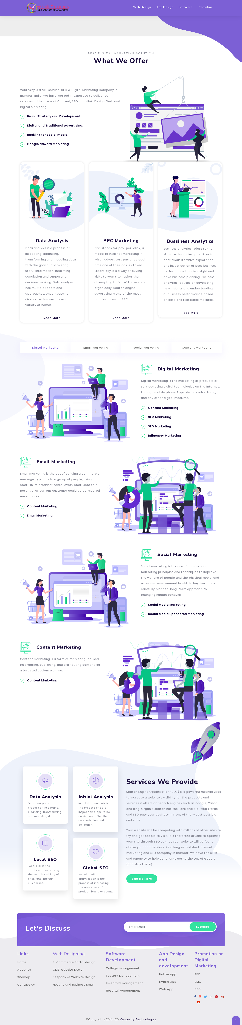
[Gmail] (222, 997)
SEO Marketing (159, 426)
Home (21, 962)
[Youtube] (199, 1002)
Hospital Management (123, 991)
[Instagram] (200, 997)
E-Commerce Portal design (74, 962)
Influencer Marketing (164, 436)
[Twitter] (205, 997)
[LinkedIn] (211, 997)
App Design (164, 7)
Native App (167, 974)
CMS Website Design (69, 970)
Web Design (142, 7)
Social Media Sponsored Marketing (176, 614)
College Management (122, 968)
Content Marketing (163, 408)
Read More (51, 318)
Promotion (205, 7)
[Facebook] (195, 997)
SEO (198, 974)
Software (185, 7)
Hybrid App (167, 982)
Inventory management (124, 983)
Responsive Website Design (74, 977)
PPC (198, 989)
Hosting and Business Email (73, 985)
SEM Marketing (159, 417)
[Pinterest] (216, 997)
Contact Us (26, 985)
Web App (166, 989)
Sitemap (23, 977)
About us (24, 970)
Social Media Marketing (167, 605)
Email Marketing (40, 515)
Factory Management (123, 976)
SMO (198, 982)
